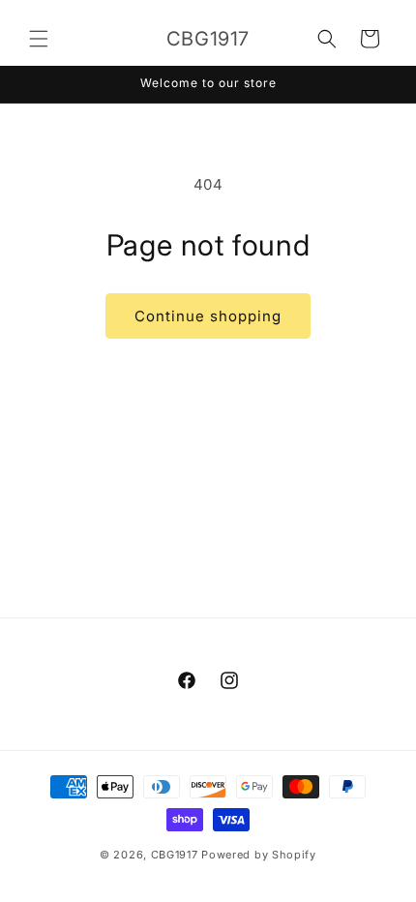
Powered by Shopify (258, 854)
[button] (38, 38)
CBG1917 (174, 854)
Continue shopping (208, 316)
